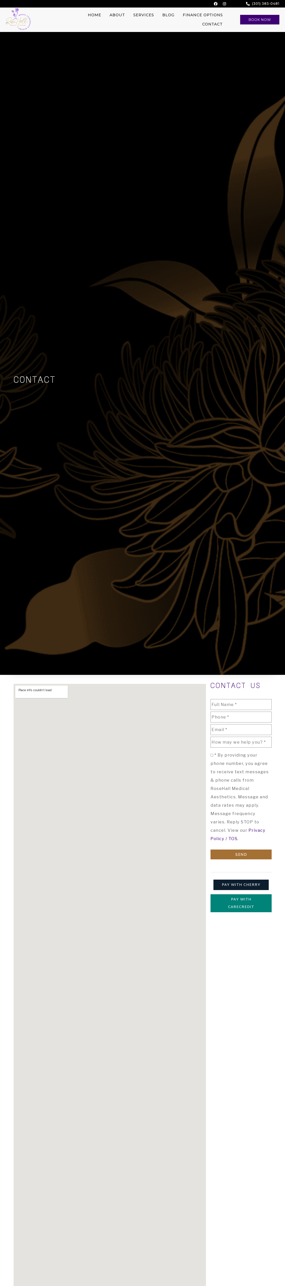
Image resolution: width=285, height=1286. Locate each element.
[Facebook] (215, 4)
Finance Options (203, 15)
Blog (168, 15)
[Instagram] (224, 4)
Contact (212, 24)
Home (94, 15)
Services (143, 15)
